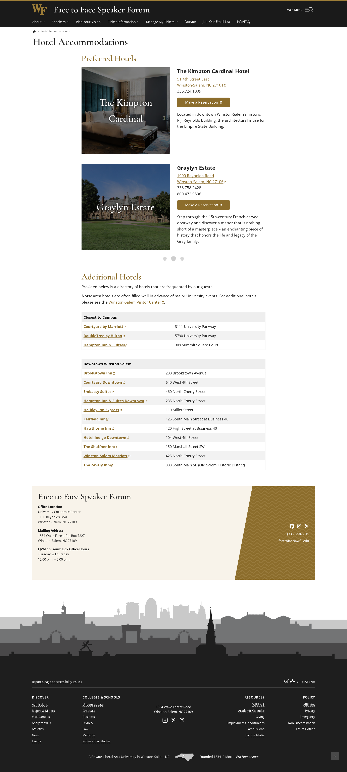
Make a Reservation (207, 102)
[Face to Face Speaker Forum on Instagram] (299, 526)
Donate (190, 21)
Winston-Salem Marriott (107, 455)
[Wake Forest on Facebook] (165, 721)
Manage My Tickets (160, 22)
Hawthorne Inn (99, 428)
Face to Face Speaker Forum (102, 9)
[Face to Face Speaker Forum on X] (306, 526)
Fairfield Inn (96, 419)
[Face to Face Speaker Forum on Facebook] (292, 526)
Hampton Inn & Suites (105, 345)
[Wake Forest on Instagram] (182, 721)
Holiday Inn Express (103, 409)
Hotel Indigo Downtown (106, 437)
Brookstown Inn (99, 373)
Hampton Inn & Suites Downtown (115, 400)
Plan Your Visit (87, 22)
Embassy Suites (99, 391)
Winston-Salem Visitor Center (136, 302)
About (37, 22)
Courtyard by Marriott (105, 326)
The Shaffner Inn (100, 446)
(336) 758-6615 (298, 534)
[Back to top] (335, 756)
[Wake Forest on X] (173, 721)
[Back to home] (34, 31)
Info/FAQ (243, 21)
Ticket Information (122, 22)
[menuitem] (37, 31)
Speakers (59, 22)
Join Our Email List (216, 21)
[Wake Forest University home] (39, 9)
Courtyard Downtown (104, 382)
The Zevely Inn (98, 465)
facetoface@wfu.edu (294, 541)
